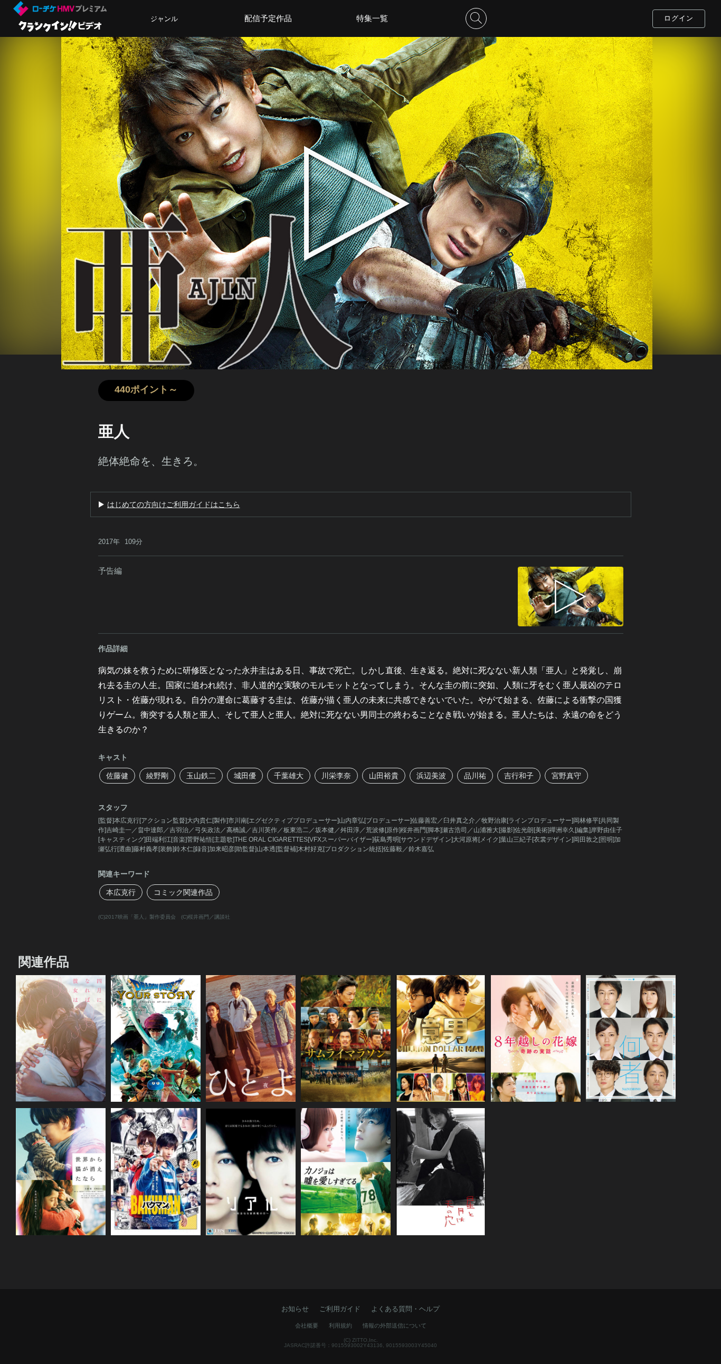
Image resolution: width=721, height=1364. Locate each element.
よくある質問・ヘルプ (405, 1309)
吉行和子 (519, 775)
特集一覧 (372, 18)
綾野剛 (157, 775)
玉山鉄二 (201, 775)
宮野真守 (566, 775)
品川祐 (475, 775)
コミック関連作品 (183, 892)
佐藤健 (117, 775)
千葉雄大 (288, 775)
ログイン (679, 18)
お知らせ (295, 1309)
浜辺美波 (431, 775)
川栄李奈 (336, 775)
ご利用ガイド (339, 1309)
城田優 (245, 775)
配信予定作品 (268, 18)
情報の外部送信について (394, 1325)
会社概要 (306, 1325)
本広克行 (121, 892)
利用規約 (340, 1325)
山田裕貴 (384, 775)
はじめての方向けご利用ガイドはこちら (173, 504)
